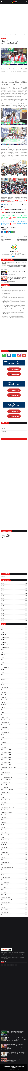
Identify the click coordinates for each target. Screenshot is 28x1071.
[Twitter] (13, 256)
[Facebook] (11, 256)
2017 (14, 605)
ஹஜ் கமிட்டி (14, 914)
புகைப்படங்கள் (14, 829)
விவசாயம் (14, 887)
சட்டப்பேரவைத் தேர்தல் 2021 (10, 227)
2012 (14, 618)
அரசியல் (14, 684)
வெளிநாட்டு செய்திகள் (14, 897)
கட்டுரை (14, 734)
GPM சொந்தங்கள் (14, 634)
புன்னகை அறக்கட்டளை (14, 834)
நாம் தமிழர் (6, 34)
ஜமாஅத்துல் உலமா (14, 912)
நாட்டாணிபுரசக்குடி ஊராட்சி (14, 814)
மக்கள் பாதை (14, 837)
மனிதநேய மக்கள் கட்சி (14, 847)
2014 (14, 613)
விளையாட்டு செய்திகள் (14, 894)
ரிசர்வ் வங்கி (14, 869)
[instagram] (19, 355)
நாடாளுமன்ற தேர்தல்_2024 (14, 812)
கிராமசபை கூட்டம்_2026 (14, 764)
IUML (14, 649)
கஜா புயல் (14, 742)
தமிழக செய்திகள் (14, 794)
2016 (14, 608)
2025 (14, 585)
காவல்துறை (14, 744)
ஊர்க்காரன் (4, 45)
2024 (14, 588)
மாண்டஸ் (14, 849)
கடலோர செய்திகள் (14, 732)
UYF (14, 677)
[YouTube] (16, 256)
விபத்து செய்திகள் (14, 882)
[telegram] (5, 965)
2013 (14, 615)
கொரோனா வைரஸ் (14, 774)
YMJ (14, 682)
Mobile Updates (14, 654)
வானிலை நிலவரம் (14, 879)
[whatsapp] (4, 355)
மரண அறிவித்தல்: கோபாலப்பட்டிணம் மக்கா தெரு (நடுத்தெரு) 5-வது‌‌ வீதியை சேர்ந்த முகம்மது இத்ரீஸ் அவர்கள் (16, 1054)
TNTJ (14, 674)
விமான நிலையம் (14, 884)
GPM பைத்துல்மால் (14, 637)
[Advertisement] (14, 19)
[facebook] (9, 355)
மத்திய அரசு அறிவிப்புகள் (14, 839)
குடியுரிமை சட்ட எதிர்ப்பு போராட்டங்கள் (14, 767)
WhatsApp (14, 679)
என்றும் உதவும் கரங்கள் (14, 729)
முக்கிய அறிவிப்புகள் (14, 862)
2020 (14, 598)
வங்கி (14, 872)
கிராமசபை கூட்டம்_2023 (14, 759)
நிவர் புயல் (14, 819)
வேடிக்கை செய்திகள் (14, 902)
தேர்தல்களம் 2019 (14, 809)
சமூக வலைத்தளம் (14, 784)
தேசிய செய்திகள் (14, 804)
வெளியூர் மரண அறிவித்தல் (14, 899)
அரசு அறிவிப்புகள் (14, 687)
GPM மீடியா (14, 642)
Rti (14, 659)
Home (2, 34)
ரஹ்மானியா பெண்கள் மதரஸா (14, 867)
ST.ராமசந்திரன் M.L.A (14, 667)
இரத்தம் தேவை (14, 704)
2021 (14, 595)
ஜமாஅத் (14, 907)
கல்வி (14, 737)
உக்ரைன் (14, 714)
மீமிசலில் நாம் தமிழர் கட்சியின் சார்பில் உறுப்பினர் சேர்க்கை (16, 272)
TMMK (14, 672)
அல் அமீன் (14, 694)
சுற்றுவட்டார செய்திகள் (20, 227)
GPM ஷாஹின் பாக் (14, 647)
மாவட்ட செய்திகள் (14, 854)
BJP (14, 627)
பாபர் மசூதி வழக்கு (14, 824)
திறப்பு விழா (14, 802)
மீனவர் (14, 859)
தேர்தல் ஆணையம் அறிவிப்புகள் (14, 807)
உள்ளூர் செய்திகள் (14, 722)
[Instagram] (14, 256)
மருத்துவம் (14, 844)
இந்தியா (14, 702)
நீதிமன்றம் (14, 822)
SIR (14, 664)
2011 (14, 620)
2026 (14, 583)
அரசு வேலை (14, 692)
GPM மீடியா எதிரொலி (14, 644)
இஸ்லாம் (14, 712)
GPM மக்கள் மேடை (14, 639)
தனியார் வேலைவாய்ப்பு (14, 799)
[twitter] (14, 355)
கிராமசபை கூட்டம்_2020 (14, 752)
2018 (14, 603)
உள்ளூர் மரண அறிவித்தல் (14, 724)
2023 (14, 590)
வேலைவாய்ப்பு (14, 904)
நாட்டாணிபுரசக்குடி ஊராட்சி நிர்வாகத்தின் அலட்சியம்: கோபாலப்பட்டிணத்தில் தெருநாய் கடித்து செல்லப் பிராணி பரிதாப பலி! (16, 1039)
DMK (14, 632)
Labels (3, 624)
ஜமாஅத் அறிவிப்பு (14, 909)
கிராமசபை (14, 747)
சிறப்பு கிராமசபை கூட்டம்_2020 (14, 789)
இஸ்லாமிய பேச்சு (14, 709)
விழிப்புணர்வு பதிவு (14, 889)
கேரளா (14, 769)
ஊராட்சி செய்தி (14, 727)
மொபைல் (14, 864)
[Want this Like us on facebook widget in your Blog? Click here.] (26, 1069)
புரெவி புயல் (14, 832)
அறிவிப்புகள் (14, 697)
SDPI (14, 662)
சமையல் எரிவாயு (14, 787)
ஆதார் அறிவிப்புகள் (14, 699)
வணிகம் (14, 874)
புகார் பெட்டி (14, 827)
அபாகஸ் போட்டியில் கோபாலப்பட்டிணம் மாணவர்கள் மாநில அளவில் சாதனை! (16, 1059)
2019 (14, 600)
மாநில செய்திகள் (14, 852)
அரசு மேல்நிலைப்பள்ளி (14, 689)
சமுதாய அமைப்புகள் (14, 782)
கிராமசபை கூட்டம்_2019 (14, 749)
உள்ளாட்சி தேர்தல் (14, 717)
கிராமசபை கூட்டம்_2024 (14, 762)
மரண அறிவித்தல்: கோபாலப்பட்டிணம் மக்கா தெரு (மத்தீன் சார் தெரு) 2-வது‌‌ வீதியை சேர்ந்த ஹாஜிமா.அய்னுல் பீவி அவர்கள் (16, 1032)
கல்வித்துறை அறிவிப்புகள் (14, 739)
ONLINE (14, 657)
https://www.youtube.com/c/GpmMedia (15, 212)
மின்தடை (14, 857)
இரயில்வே (14, 707)
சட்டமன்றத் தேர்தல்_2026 (14, 779)
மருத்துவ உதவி (14, 842)
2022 (14, 593)
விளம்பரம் (14, 892)
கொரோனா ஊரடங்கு (14, 772)
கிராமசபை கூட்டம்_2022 (14, 757)
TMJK (14, 669)
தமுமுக (14, 797)
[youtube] (24, 355)
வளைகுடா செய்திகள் (14, 877)
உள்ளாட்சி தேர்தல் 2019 (14, 719)
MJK (14, 652)
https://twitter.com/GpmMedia (15, 208)
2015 (14, 610)
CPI (14, 629)
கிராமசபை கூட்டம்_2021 (14, 754)
